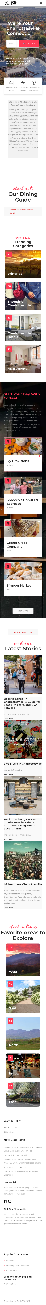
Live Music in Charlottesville (16, 1155)
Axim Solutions (10, 1284)
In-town (10, 465)
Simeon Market (19, 585)
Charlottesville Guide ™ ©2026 (17, 1301)
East (8, 589)
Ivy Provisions (18, 461)
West (9, 550)
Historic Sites (11, 1270)
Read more (8, 718)
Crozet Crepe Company (17, 544)
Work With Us (10, 1127)
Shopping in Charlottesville (17, 1265)
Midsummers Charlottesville (16, 1167)
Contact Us (9, 1132)
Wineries (10, 1260)
